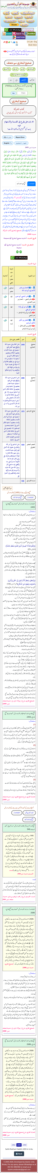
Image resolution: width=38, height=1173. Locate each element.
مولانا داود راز (30, 497)
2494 (24, 1145)
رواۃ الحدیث (7, 69)
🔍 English (8, 143)
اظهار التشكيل (21, 143)
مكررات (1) (7, 137)
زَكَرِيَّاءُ (20, 151)
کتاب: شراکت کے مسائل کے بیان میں (19, 113)
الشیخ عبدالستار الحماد (17, 497)
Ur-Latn (30, 42)
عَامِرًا (9, 151)
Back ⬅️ (19, 1154)
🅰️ (7, 42)
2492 (13, 1145)
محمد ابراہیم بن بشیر (29, 812)
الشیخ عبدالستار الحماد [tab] (21, 183)
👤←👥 (32, 287)
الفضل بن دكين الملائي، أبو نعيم (27, 321)
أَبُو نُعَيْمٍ (29, 151)
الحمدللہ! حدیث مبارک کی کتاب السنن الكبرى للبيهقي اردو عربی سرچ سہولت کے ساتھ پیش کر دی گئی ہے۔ (21, 53)
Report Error (20, 137)
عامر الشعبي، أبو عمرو (22, 296)
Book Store (32, 45)
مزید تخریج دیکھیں (7, 488)
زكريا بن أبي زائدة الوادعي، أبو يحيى (26, 308)
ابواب (22, 69)
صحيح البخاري (19, 101)
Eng (35, 42)
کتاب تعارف (31, 69)
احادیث (15, 69)
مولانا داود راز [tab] (31, 183)
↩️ (17, 44)
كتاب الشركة (19, 109)
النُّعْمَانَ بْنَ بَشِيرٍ (27, 155)
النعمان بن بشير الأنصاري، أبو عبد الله (27, 289)
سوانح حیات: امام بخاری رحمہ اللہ (19, 74)
